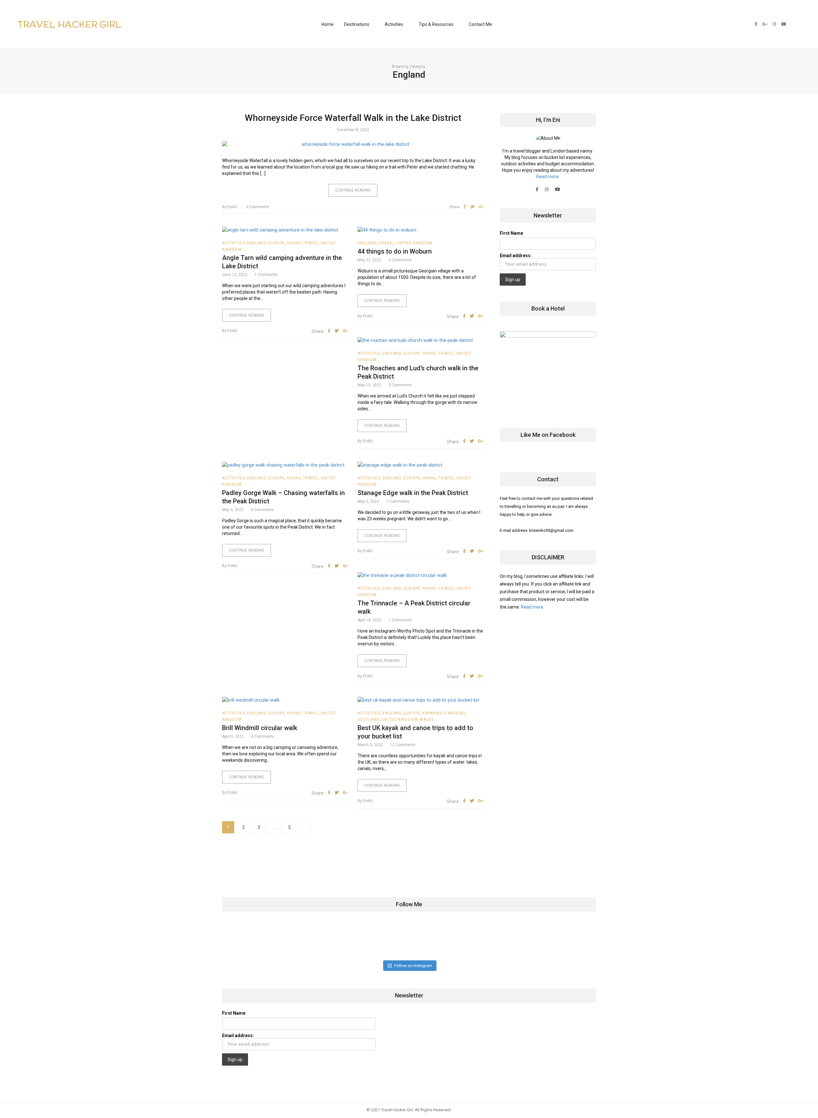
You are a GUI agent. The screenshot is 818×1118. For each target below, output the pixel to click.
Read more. (547, 176)
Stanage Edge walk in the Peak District (413, 493)
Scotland (369, 719)
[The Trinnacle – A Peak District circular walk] (420, 574)
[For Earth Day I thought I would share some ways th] (378, 939)
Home (327, 24)
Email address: (516, 255)
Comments (257, 207)
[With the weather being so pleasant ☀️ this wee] (254, 939)
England (256, 243)
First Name (511, 233)
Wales (427, 719)
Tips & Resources (436, 24)
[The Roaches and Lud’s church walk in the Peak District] (420, 339)
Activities (394, 24)
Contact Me (480, 24)
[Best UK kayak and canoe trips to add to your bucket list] (420, 700)
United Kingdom (414, 243)
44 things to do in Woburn (395, 251)
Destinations (356, 24)
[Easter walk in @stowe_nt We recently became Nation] (440, 939)
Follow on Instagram (413, 965)
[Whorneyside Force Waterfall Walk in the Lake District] (353, 144)
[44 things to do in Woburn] (420, 229)
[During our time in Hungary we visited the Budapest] (563, 939)
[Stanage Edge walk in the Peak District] (420, 464)
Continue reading (353, 190)
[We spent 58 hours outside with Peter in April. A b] (316, 939)
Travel (311, 243)
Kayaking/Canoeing (444, 713)
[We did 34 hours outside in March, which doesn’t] (501, 939)
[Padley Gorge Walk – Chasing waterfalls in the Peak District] (285, 464)
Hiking (294, 243)
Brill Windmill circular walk (259, 728)
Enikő (229, 207)
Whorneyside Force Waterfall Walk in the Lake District (353, 118)
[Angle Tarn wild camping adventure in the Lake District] (285, 229)
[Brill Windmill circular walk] (285, 700)
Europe (276, 243)
